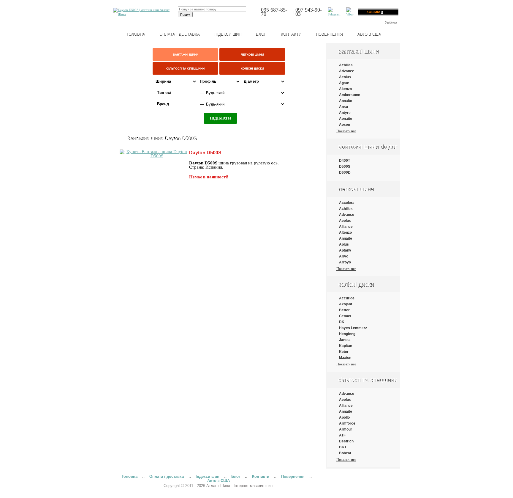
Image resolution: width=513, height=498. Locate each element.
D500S (344, 166)
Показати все (346, 131)
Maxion (345, 358)
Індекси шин (227, 34)
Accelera (346, 203)
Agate (344, 83)
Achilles (346, 65)
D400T (344, 160)
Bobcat (345, 453)
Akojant (345, 304)
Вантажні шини (358, 51)
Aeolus (345, 77)
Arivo (343, 256)
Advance (346, 71)
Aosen (344, 124)
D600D (345, 172)
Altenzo (345, 89)
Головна (129, 476)
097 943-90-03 (308, 12)
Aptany (345, 250)
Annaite (345, 101)
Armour (345, 429)
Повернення (329, 34)
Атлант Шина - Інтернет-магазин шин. (240, 485)
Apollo (344, 417)
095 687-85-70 (274, 12)
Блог (261, 34)
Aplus (344, 244)
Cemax (345, 316)
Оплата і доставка (179, 34)
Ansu (343, 107)
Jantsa (345, 340)
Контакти (291, 34)
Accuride (346, 298)
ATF (342, 435)
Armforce (347, 423)
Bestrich (346, 441)
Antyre (345, 113)
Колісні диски (356, 284)
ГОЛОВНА (135, 34)
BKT (342, 447)
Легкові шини (356, 189)
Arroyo (345, 262)
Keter (344, 352)
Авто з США (369, 34)
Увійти (391, 23)
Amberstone (349, 95)
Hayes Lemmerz (353, 328)
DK (341, 322)
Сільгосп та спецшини (367, 379)
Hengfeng (347, 334)
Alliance (346, 226)
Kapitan (345, 346)
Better (344, 310)
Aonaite (345, 119)
